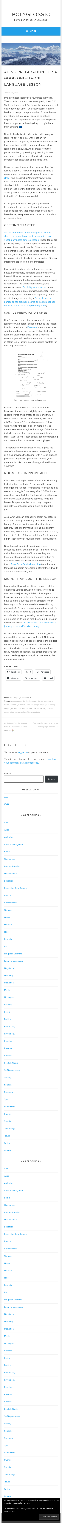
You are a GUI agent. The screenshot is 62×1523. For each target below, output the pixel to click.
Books (7, 851)
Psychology (9, 1033)
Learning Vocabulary (13, 961)
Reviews (8, 1048)
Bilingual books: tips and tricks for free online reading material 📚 (15, 727)
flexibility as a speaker (34, 287)
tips (24, 712)
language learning (47, 705)
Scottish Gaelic (11, 1063)
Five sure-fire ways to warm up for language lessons (45, 725)
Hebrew (8, 924)
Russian (8, 1055)
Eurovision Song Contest (15, 888)
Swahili (7, 1114)
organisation (48, 708)
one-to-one (37, 708)
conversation (16, 701)
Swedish (8, 1121)
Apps (6, 830)
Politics (7, 1019)
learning (17, 708)
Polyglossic (31, 14)
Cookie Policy (9, 1511)
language (35, 705)
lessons (25, 708)
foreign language (30, 701)
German (8, 910)
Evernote (32, 327)
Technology (9, 1128)
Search (7, 773)
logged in (23, 752)
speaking (18, 712)
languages (8, 708)
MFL (30, 708)
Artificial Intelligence (13, 844)
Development (10, 873)
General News (10, 902)
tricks (29, 712)
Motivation (9, 982)
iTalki (6, 177)
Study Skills (9, 1106)
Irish (6, 946)
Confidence (9, 859)
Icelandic (13, 705)
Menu (33, 31)
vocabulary (36, 712)
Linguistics (9, 968)
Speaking (8, 1092)
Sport (6, 1099)
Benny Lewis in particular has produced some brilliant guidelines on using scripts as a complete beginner (29, 302)
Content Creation (12, 866)
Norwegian (9, 997)
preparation (9, 712)
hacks (6, 705)
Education (8, 881)
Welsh (7, 1143)
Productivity (9, 1026)
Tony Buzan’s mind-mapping (26, 564)
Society (7, 1077)
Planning (8, 1004)
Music (7, 990)
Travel (7, 1136)
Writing (7, 1150)
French (7, 895)
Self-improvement (12, 1070)
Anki (6, 797)
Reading (8, 1041)
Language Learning (21, 697)
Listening (8, 975)
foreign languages (45, 701)
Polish (7, 1012)
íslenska (21, 705)
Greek (7, 917)
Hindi (6, 932)
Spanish (8, 1085)
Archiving (8, 837)
